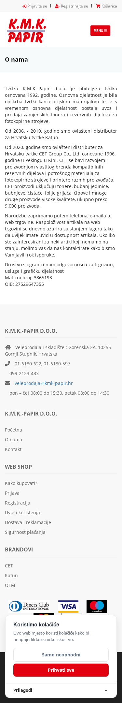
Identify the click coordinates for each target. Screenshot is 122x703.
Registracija (17, 503)
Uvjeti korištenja (22, 512)
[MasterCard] (100, 606)
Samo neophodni (61, 655)
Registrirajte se (74, 6)
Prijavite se (36, 6)
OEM (10, 585)
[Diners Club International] (32, 606)
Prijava (12, 493)
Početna (13, 430)
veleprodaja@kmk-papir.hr (44, 383)
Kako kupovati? (21, 483)
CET (9, 566)
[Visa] (71, 606)
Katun (11, 575)
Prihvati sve (61, 670)
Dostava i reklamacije (28, 522)
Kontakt (13, 449)
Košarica (109, 6)
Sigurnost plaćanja (25, 532)
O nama (13, 439)
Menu (102, 32)
